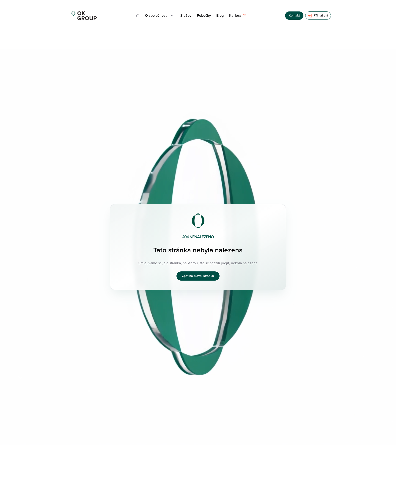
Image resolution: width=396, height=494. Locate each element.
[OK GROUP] (84, 15)
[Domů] (138, 15)
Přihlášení (321, 15)
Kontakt (294, 15)
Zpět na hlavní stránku (198, 276)
